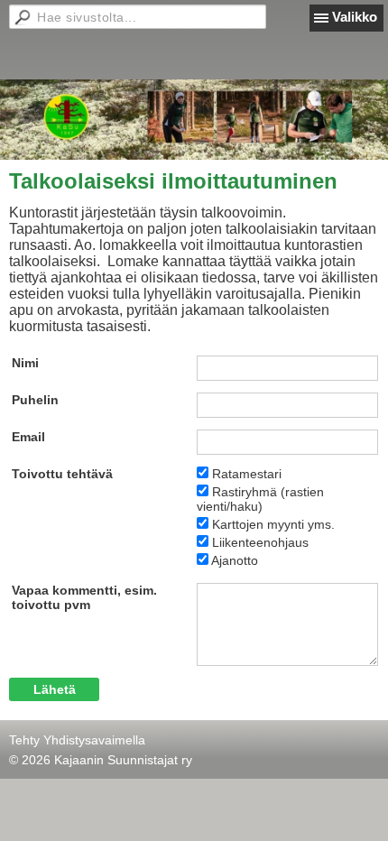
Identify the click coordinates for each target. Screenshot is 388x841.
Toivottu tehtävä (62, 474)
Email (28, 437)
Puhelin (35, 400)
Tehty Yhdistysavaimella (77, 740)
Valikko (354, 16)
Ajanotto (234, 560)
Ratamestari (247, 474)
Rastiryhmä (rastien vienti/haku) (260, 499)
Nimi (25, 363)
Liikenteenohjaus (260, 542)
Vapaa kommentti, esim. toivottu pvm (84, 597)
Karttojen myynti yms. (273, 524)
